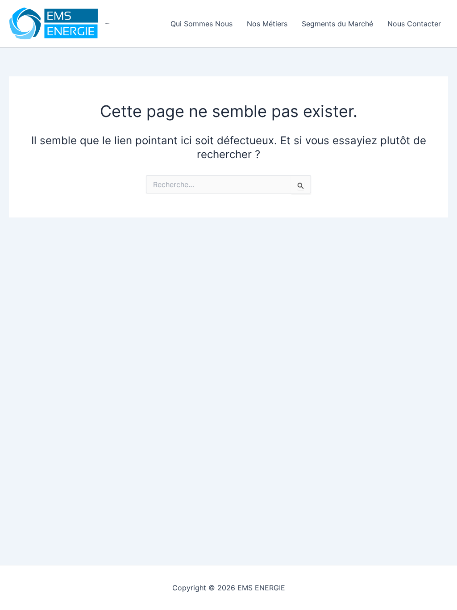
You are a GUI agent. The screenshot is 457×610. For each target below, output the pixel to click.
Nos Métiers (267, 23)
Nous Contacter (414, 23)
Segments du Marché (337, 23)
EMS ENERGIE (107, 23)
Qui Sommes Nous (201, 23)
